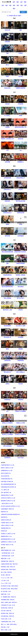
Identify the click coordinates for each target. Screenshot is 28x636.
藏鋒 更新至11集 (4, 511)
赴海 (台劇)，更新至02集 (6, 610)
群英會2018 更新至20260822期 (7, 467)
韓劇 (25, 1)
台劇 (21, 1)
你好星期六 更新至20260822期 (7, 544)
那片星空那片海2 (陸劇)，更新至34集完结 (9, 585)
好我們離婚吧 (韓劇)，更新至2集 (7, 599)
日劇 (3, 5)
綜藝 (25, 5)
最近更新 (11, 15)
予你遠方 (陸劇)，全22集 (6, 618)
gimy (8, 15)
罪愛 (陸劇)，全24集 (5, 627)
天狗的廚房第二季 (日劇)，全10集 (8, 605)
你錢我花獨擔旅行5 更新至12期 (7, 508)
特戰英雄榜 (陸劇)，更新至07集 (7, 561)
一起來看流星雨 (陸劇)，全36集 (7, 555)
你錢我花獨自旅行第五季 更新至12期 (8, 487)
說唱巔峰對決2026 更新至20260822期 (8, 541)
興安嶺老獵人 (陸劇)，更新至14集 (8, 566)
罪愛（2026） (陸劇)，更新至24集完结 (9, 624)
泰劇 (6, 5)
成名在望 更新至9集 (5, 476)
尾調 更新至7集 (4, 517)
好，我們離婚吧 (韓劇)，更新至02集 (8, 596)
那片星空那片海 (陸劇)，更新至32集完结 (9, 588)
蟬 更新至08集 (4, 530)
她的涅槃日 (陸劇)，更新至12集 (7, 613)
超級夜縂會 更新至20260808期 (7, 495)
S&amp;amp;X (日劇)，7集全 (7, 577)
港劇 (10, 5)
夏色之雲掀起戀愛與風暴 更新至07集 (8, 484)
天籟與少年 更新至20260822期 (7, 525)
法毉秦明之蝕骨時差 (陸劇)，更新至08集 (9, 564)
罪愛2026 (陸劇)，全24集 (6, 629)
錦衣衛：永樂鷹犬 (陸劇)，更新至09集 (9, 602)
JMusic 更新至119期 (5, 489)
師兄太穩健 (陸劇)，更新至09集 (7, 616)
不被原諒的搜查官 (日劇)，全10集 (8, 621)
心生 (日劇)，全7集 (5, 580)
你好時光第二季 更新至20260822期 (8, 498)
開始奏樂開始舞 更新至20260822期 (8, 539)
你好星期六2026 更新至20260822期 (8, 533)
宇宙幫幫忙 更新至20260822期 (7, 522)
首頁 (14, 1)
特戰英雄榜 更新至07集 (5, 528)
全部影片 (19, 15)
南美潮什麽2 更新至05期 (6, 519)
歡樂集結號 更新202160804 (6, 536)
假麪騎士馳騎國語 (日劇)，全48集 (8, 550)
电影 (22, 5)
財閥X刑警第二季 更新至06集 (7, 481)
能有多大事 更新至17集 (5, 473)
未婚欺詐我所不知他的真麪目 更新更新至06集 (10, 514)
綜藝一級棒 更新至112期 (6, 492)
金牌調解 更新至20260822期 (6, 470)
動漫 (14, 8)
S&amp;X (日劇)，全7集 (6, 583)
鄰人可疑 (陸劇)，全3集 (6, 591)
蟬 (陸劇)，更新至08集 (5, 575)
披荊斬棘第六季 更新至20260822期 (8, 500)
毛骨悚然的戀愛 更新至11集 (6, 478)
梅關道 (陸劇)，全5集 (5, 594)
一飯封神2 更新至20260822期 (7, 503)
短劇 (18, 5)
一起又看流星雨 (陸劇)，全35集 (7, 553)
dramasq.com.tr (14, 634)
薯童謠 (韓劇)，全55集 (5, 558)
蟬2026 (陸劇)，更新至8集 (6, 572)
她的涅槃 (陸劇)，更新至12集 (7, 607)
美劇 (14, 5)
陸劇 (18, 1)
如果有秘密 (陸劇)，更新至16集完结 (8, 569)
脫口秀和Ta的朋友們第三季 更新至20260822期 (10, 506)
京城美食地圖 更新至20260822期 (7, 465)
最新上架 (15, 15)
